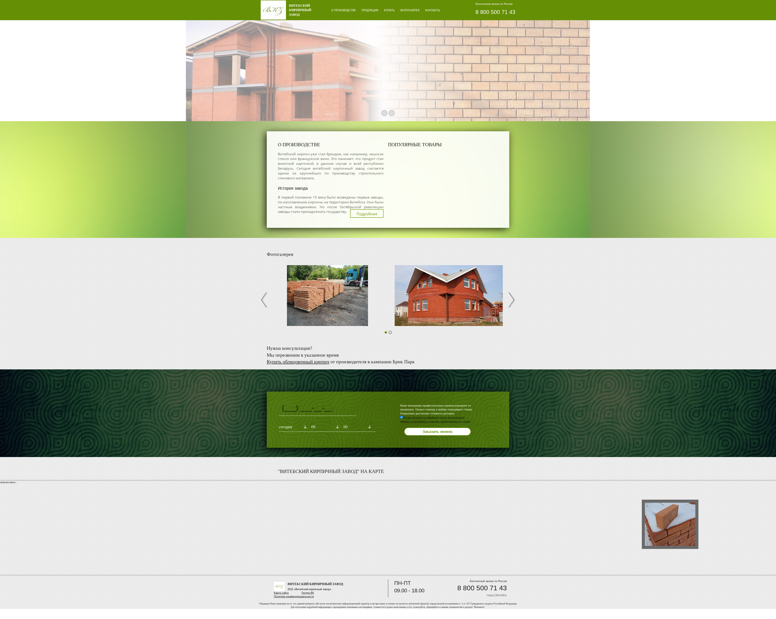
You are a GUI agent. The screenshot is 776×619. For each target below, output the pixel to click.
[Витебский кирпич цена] (448, 295)
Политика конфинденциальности (294, 596)
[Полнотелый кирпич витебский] (327, 295)
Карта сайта (281, 592)
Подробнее (366, 213)
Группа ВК (308, 592)
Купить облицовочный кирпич (298, 361)
